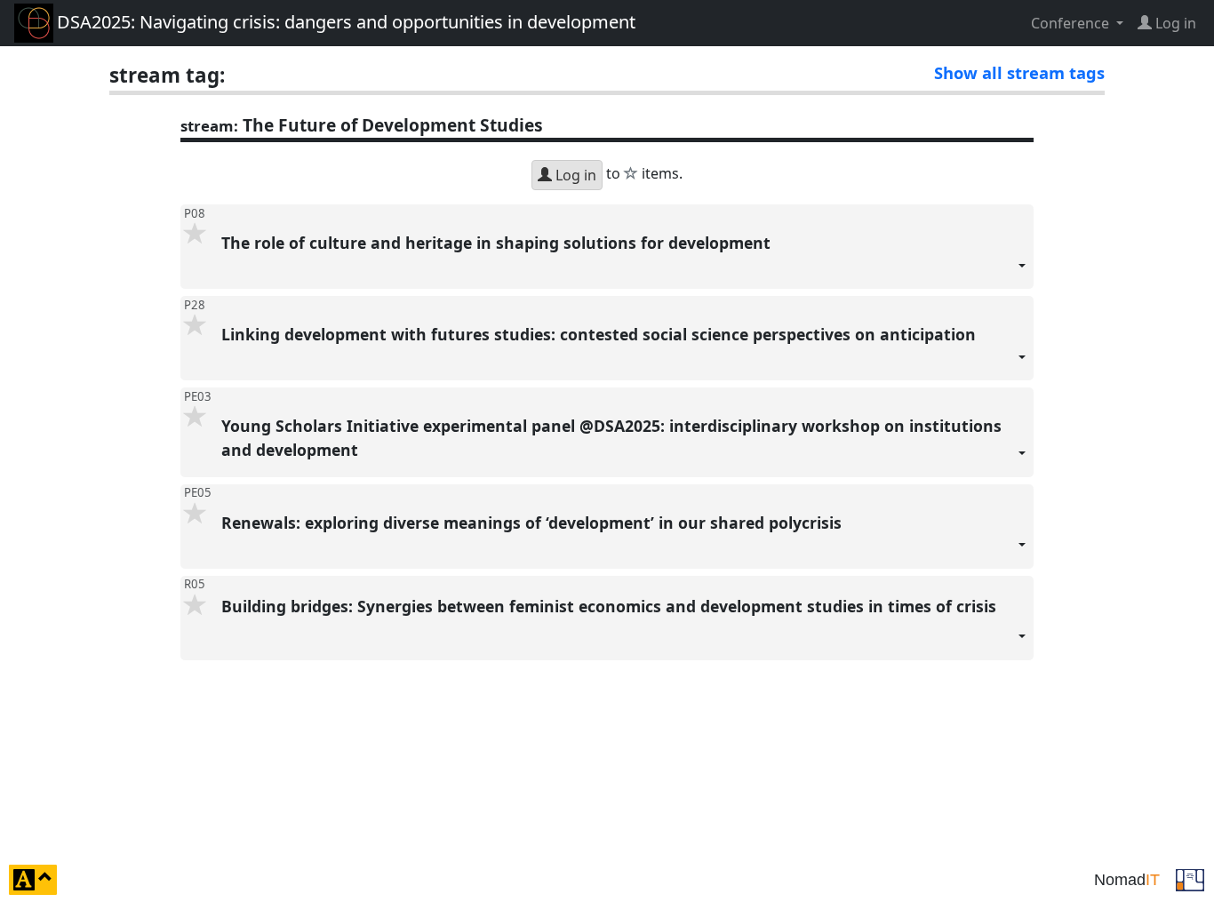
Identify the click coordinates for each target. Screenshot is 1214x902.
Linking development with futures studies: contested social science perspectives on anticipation (600, 334)
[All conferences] (1190, 878)
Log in (574, 175)
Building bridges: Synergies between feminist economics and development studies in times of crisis (611, 606)
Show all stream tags (1019, 72)
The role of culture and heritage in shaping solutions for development (500, 242)
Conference (1072, 23)
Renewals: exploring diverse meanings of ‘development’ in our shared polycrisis (533, 522)
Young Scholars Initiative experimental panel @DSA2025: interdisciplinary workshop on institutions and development (611, 437)
